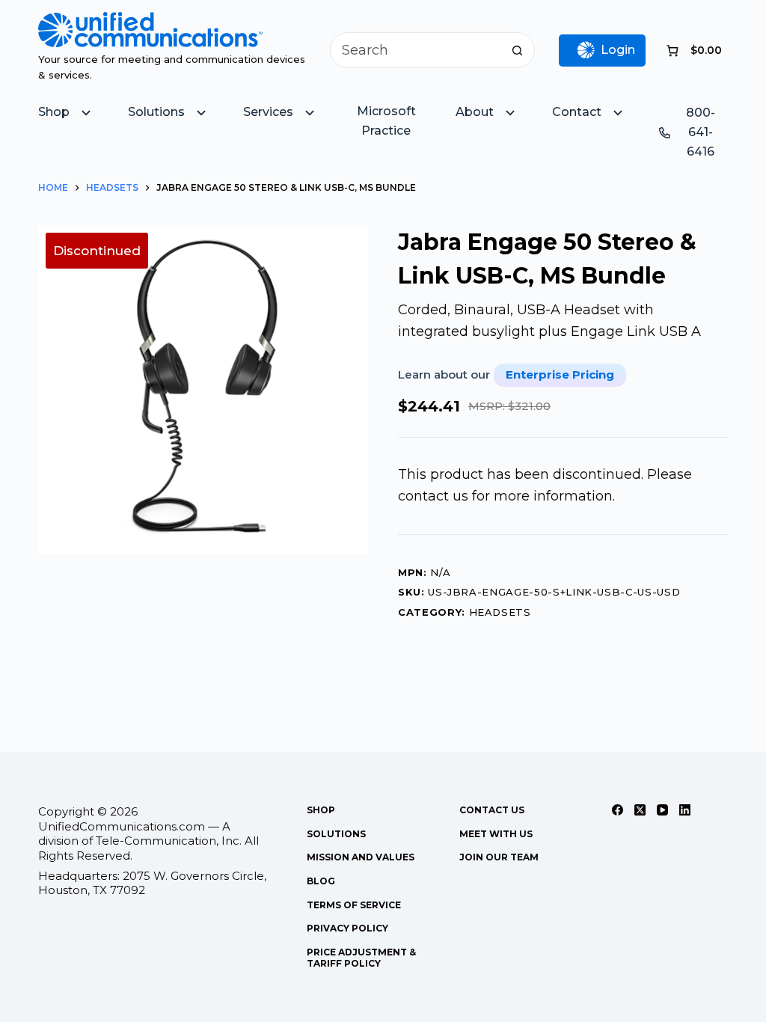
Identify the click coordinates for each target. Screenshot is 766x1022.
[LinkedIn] (684, 810)
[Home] (150, 22)
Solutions (336, 833)
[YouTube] (662, 810)
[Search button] (517, 50)
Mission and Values (360, 857)
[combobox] (415, 50)
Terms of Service (354, 905)
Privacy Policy (347, 928)
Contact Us (491, 810)
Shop (321, 810)
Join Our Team (499, 857)
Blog (321, 881)
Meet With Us (496, 833)
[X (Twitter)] (640, 810)
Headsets (500, 612)
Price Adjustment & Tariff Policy (361, 958)
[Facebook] (617, 810)
